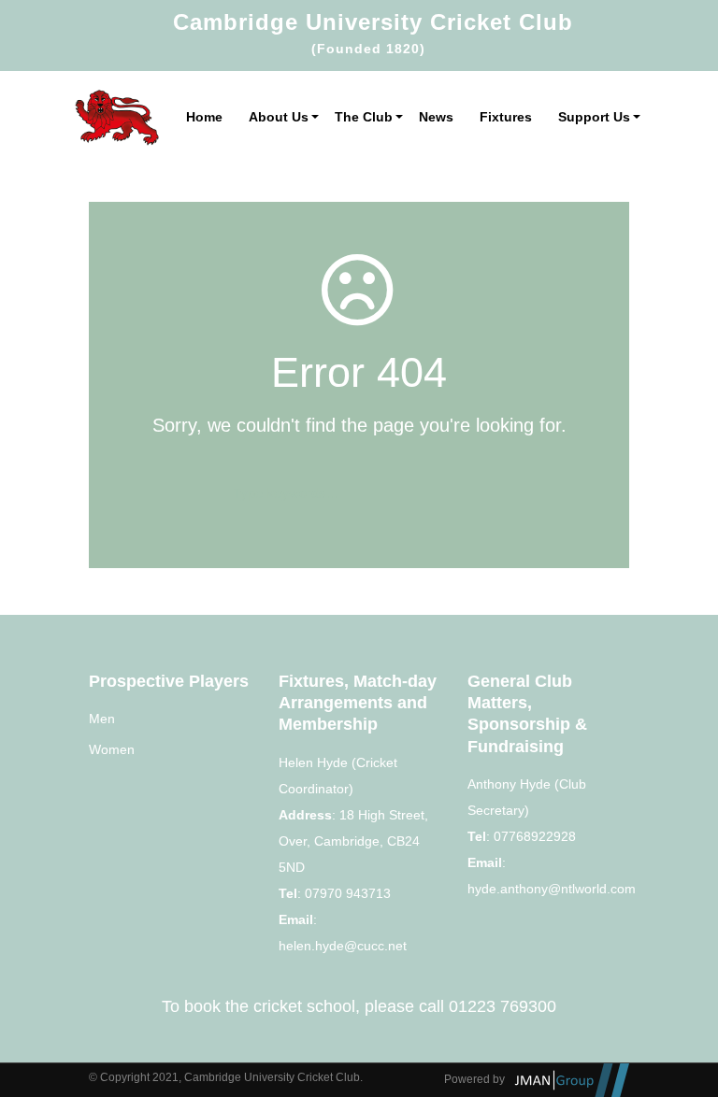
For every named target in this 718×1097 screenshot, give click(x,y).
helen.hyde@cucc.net (343, 945)
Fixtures (506, 116)
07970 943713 (348, 893)
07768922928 (535, 836)
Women (112, 749)
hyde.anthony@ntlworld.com (551, 888)
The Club (364, 116)
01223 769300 (502, 1006)
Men (102, 718)
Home (204, 116)
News (436, 116)
